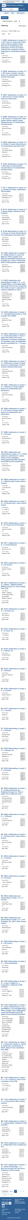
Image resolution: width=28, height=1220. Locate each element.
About (6, 13)
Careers (17, 1212)
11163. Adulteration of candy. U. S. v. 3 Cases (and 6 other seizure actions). (13, 1101)
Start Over (4, 17)
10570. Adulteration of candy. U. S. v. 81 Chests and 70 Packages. (13, 524)
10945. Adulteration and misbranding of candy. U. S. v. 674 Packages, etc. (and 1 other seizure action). (13, 920)
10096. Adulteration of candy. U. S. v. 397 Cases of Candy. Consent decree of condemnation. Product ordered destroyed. (14, 74)
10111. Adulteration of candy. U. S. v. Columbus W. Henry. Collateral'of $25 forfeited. (14, 189)
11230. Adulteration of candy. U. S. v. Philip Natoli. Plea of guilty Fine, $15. (14, 1145)
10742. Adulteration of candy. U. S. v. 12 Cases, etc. (13, 610)
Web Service (21, 13)
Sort (3, 34)
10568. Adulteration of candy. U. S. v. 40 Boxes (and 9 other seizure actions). (13, 481)
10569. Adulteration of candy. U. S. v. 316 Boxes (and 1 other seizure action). (13, 503)
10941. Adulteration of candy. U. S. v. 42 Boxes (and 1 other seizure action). (13, 836)
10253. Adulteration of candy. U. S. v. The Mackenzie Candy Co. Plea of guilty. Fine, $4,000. (13, 314)
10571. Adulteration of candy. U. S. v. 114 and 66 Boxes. (13, 544)
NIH (11, 1218)
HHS (14, 1218)
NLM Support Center (20, 1209)
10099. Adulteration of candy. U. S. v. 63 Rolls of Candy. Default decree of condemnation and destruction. (14, 144)
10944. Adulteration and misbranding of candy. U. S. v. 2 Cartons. (12, 898)
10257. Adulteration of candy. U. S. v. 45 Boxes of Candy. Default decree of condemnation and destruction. (13, 387)
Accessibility (18, 1211)
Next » (18, 31)
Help (12, 13)
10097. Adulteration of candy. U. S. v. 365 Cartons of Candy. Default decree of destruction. (14, 97)
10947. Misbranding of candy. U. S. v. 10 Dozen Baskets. (13, 962)
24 (11, 1194)
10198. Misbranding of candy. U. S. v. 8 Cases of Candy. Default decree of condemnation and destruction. (14, 233)
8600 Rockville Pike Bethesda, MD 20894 (20, 1202)
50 (9, 34)
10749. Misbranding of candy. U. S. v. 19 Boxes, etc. (13, 749)
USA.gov (18, 1218)
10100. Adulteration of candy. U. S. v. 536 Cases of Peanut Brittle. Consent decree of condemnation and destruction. (14, 167)
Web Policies (5, 1209)
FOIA (3, 1211)
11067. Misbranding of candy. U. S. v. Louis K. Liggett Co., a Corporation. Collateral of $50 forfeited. (13, 984)
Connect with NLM (6, 1199)
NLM (8, 1218)
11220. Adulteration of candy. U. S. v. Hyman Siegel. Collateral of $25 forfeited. (14, 1123)
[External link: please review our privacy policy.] (3, 1203)
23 (8, 1194)
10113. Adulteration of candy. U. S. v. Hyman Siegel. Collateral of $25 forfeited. (14, 211)
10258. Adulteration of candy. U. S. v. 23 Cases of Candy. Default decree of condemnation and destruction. (13, 411)
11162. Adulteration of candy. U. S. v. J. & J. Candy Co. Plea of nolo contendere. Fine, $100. (13, 1079)
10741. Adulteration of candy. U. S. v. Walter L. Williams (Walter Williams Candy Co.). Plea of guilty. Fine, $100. (13, 585)
